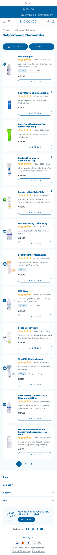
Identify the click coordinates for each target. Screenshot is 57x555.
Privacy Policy (38, 551)
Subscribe (26, 519)
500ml (22, 71)
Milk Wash (23, 291)
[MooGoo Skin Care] (28, 21)
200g (31, 269)
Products (6, 30)
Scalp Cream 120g (28, 328)
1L (31, 71)
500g (40, 269)
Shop (5, 477)
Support (7, 492)
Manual (40, 46)
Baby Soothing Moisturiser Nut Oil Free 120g (32, 125)
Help (5, 500)
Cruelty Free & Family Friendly (28, 15)
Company (8, 484)
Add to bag (35, 82)
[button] (28, 9)
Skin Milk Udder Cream (30, 359)
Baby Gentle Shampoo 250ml (33, 93)
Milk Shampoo (25, 56)
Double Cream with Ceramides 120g (28, 159)
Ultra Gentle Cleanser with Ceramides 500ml (32, 396)
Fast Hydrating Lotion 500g (32, 223)
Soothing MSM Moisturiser (32, 255)
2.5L (38, 71)
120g (22, 269)
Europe (28, 3)
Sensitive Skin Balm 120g (31, 192)
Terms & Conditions (21, 551)
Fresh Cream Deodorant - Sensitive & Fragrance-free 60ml (32, 432)
